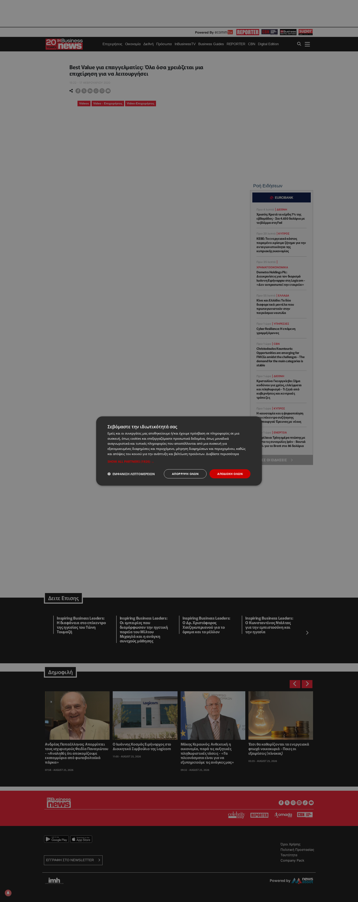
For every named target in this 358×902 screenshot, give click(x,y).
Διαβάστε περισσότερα (222, 454)
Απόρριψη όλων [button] (185, 474)
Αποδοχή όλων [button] (230, 474)
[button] (179, 461)
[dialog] (179, 451)
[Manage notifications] (8, 893)
